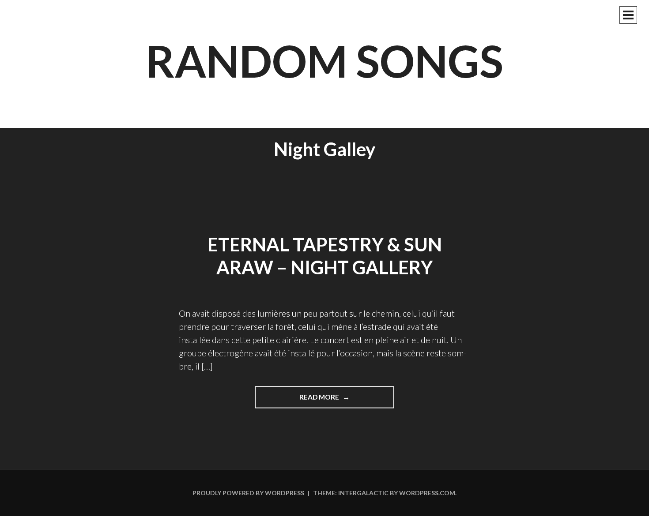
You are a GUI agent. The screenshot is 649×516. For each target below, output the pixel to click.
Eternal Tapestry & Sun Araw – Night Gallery (325, 256)
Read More (337, 400)
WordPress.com (427, 493)
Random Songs (324, 60)
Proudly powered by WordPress (248, 493)
